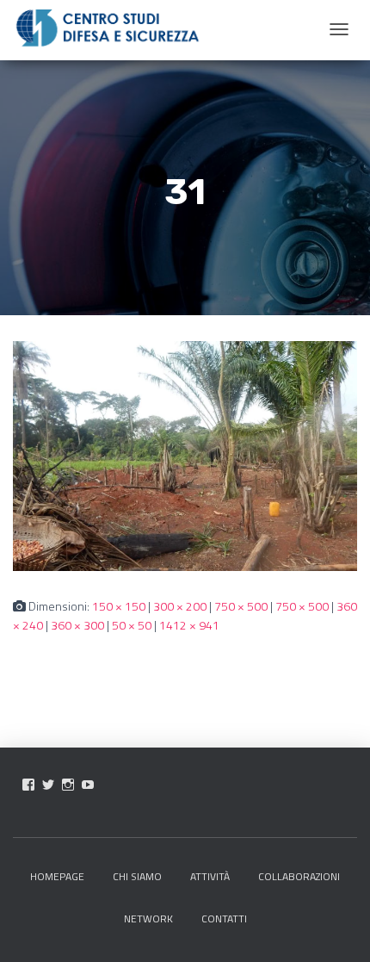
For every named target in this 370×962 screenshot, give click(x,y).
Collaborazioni (299, 876)
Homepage (57, 876)
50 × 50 (131, 625)
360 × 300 (77, 625)
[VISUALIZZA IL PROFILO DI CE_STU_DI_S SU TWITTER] (48, 784)
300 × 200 (180, 606)
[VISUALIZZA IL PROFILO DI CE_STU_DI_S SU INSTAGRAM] (68, 784)
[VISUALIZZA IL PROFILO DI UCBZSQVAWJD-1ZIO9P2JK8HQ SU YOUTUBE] (88, 784)
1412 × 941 (189, 625)
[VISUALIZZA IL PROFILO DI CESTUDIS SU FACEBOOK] (28, 784)
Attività (210, 876)
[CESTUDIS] (107, 28)
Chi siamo (137, 876)
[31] (185, 454)
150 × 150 (118, 606)
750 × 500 (241, 606)
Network (148, 918)
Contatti (224, 918)
